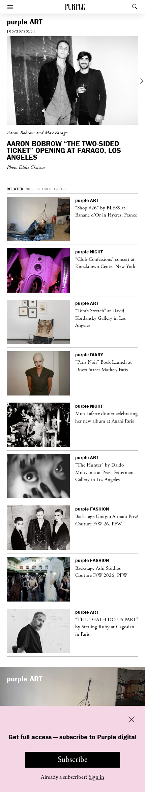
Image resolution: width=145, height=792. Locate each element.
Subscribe (73, 759)
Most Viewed (39, 189)
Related (15, 189)
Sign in (96, 777)
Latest (61, 189)
